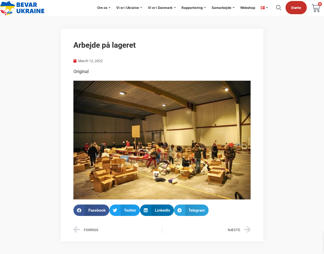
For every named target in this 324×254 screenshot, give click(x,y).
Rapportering (192, 8)
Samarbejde (221, 8)
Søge (278, 8)
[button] (91, 210)
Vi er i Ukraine (127, 8)
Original (81, 71)
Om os (102, 8)
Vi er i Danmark (160, 8)
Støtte (296, 8)
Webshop (247, 8)
